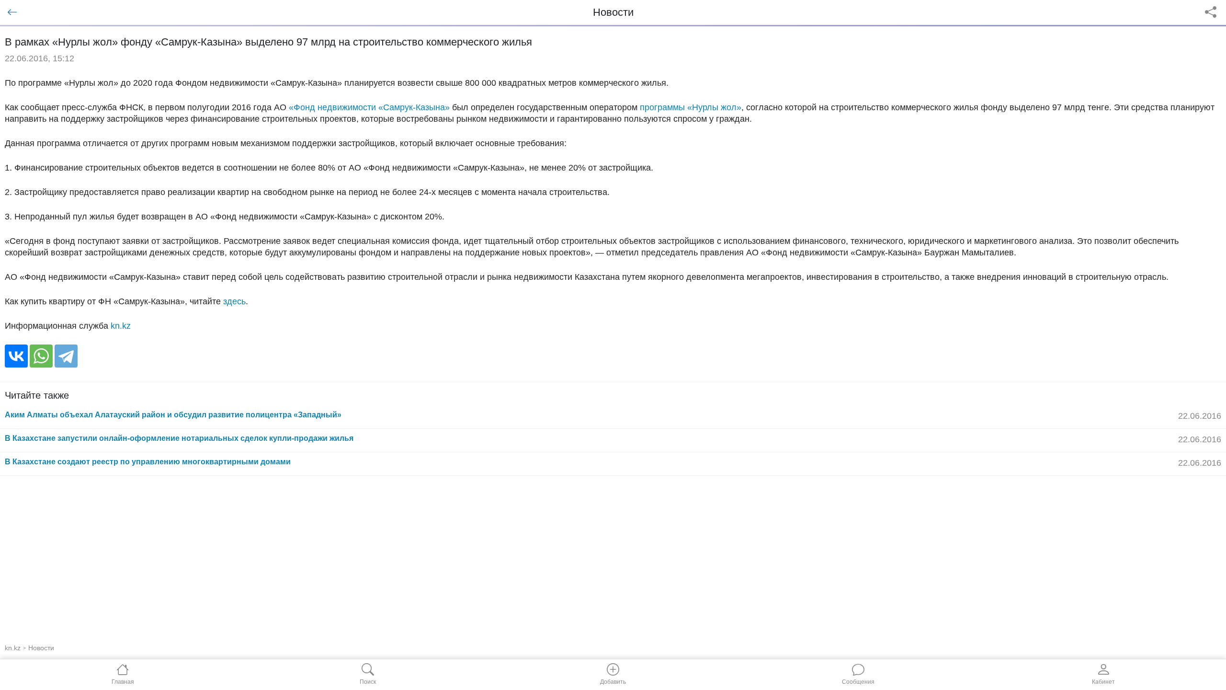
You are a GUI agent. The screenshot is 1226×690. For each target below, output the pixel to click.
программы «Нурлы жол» (690, 107)
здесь (234, 301)
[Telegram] (66, 356)
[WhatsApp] (41, 356)
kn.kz (121, 326)
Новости (41, 648)
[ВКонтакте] (16, 356)
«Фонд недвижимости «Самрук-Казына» (369, 107)
